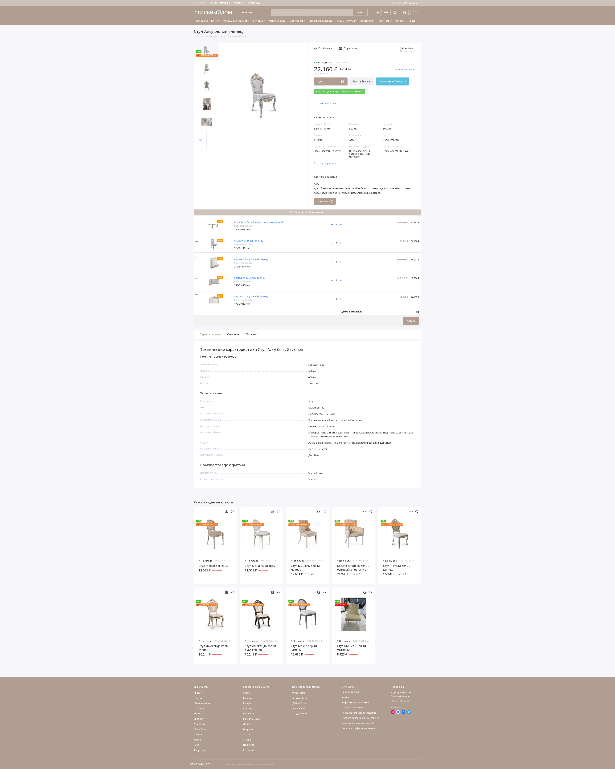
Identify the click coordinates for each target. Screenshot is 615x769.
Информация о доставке (355, 702)
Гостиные (257, 20)
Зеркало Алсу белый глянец (251, 296)
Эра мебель (297, 20)
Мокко (197, 739)
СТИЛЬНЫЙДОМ (213, 12)
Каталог (247, 12)
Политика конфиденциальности (359, 728)
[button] (200, 140)
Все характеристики (325, 163)
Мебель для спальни (235, 20)
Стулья (247, 739)
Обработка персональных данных (360, 717)
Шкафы (198, 698)
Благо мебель (300, 698)
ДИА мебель (299, 703)
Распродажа (201, 20)
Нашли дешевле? (405, 69)
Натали (198, 734)
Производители (350, 691)
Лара (196, 744)
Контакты (239, 2)
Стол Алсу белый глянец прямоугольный (258, 222)
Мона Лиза (200, 729)
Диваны (247, 723)
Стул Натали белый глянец (396, 567)
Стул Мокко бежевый (214, 566)
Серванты (248, 750)
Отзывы (252, 334)
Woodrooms (366, 20)
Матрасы (400, 20)
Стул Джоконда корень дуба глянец (261, 648)
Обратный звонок (400, 696)
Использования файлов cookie (358, 723)
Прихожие (248, 744)
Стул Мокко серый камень (304, 648)
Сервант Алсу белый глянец (251, 259)
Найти (360, 12)
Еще (412, 20)
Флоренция (200, 750)
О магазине (199, 2)
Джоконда (199, 723)
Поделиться (323, 201)
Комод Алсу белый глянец (250, 277)
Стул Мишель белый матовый (305, 567)
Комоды (198, 713)
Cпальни (198, 718)
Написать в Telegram (392, 81)
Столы (246, 734)
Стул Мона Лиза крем (260, 566)
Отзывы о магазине (219, 2)
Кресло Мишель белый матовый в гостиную (353, 567)
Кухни (214, 20)
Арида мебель (300, 713)
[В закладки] (232, 512)
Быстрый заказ (362, 81)
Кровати (198, 692)
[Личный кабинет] (377, 12)
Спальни (247, 692)
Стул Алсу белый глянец (248, 240)
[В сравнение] (226, 512)
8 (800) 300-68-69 (403, 2)
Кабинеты (384, 20)
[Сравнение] (386, 12)
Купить (410, 321)
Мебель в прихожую (320, 20)
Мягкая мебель (276, 20)
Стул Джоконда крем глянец (213, 648)
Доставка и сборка (326, 103)
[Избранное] (395, 12)
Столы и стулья (346, 20)
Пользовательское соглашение (359, 712)
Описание (233, 334)
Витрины (248, 729)
